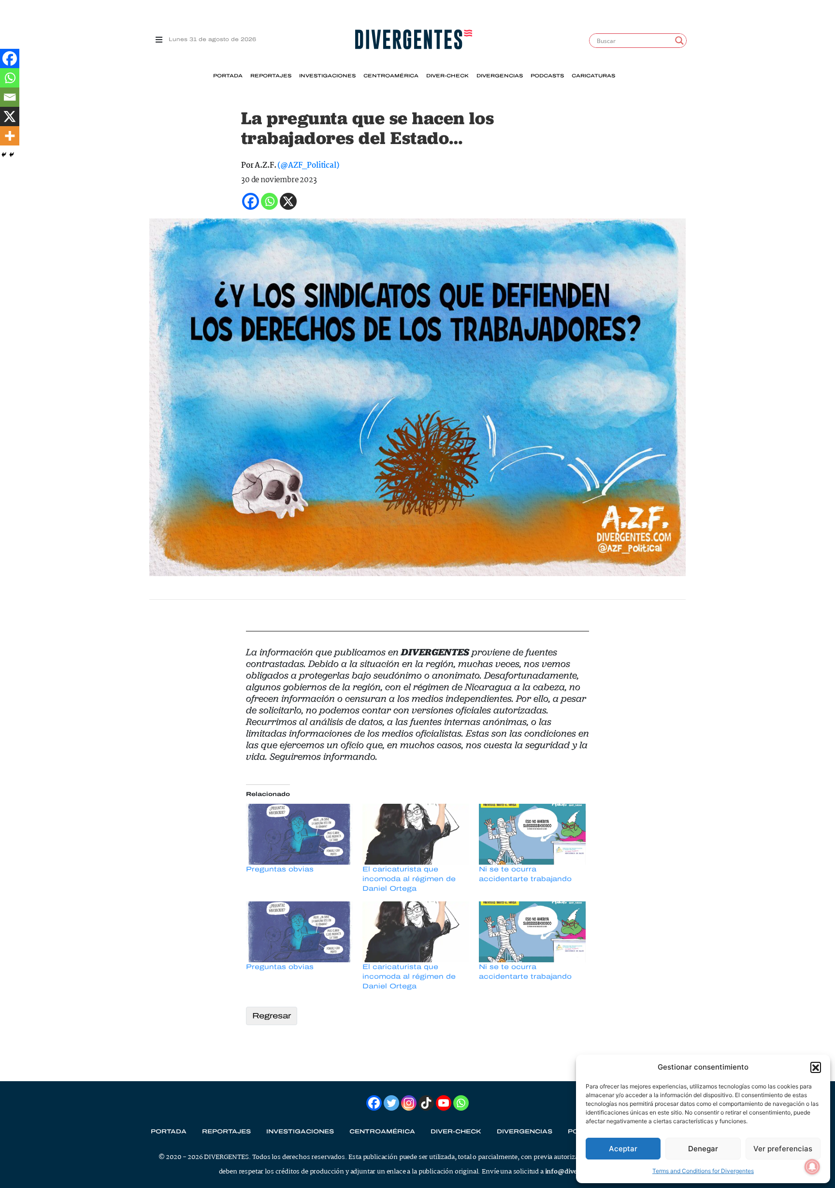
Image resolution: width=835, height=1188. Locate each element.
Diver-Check (447, 75)
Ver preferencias (782, 1148)
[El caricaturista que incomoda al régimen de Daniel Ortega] (415, 834)
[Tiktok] (426, 1103)
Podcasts (547, 75)
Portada (228, 75)
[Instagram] (409, 1103)
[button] (816, 1067)
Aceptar (623, 1148)
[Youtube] (443, 1103)
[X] (9, 116)
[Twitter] (391, 1103)
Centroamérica (390, 75)
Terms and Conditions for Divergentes (703, 1170)
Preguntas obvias (280, 869)
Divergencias (499, 75)
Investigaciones (327, 75)
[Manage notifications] (812, 1166)
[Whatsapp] (9, 77)
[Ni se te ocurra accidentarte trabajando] (532, 834)
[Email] (9, 97)
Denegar (703, 1148)
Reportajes (270, 75)
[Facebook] (9, 58)
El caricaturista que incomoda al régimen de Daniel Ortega (409, 879)
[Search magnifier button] (679, 40)
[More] (9, 135)
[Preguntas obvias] (299, 834)
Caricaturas (593, 75)
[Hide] (4, 155)
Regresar (271, 1016)
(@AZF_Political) (308, 165)
